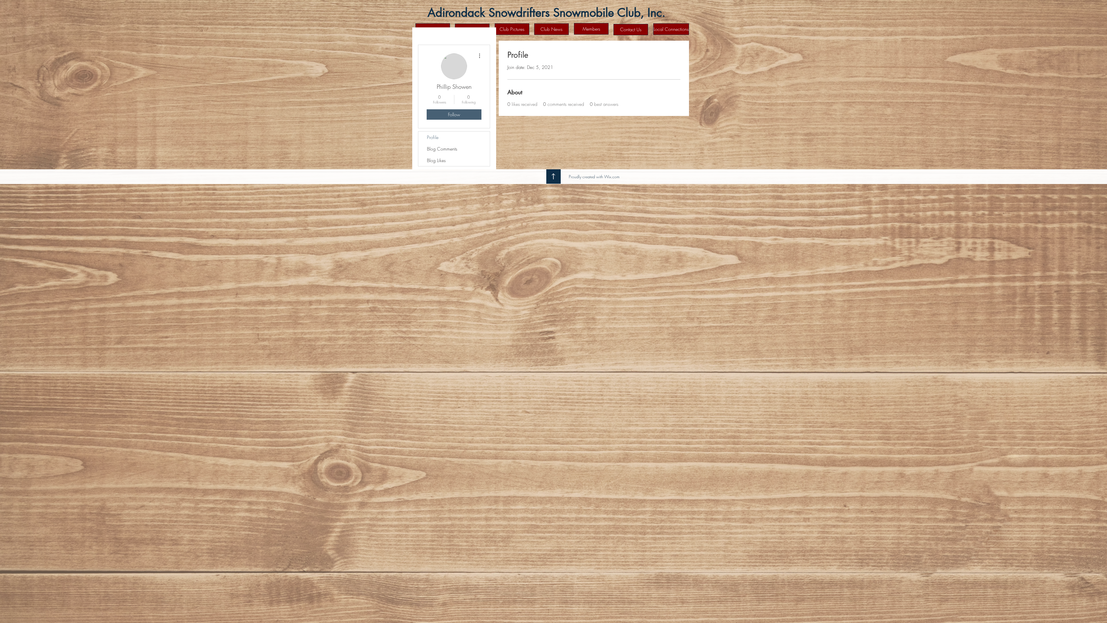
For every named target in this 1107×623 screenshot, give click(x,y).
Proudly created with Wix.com (594, 176)
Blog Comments (442, 149)
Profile (432, 137)
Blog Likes (436, 160)
